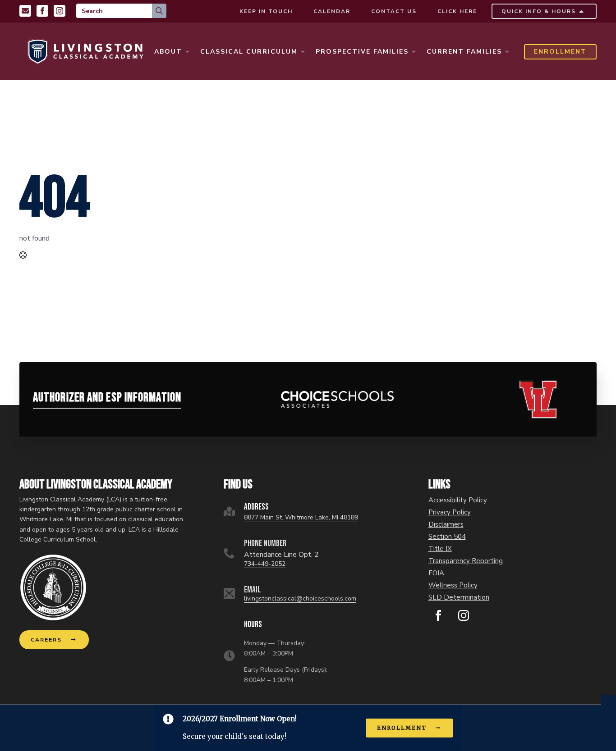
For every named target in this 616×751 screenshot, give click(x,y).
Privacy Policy (449, 512)
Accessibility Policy (457, 500)
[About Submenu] (187, 52)
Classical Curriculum (249, 51)
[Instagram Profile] (59, 11)
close (608, 700)
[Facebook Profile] (42, 11)
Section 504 (447, 536)
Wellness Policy (453, 585)
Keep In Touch (266, 11)
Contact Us (394, 11)
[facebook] (438, 615)
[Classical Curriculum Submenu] (303, 52)
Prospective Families (362, 51)
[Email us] (25, 11)
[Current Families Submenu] (507, 52)
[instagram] (463, 615)
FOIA (436, 573)
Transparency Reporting (465, 561)
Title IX (440, 549)
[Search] (159, 11)
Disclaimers (446, 524)
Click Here (457, 11)
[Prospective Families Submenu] (413, 52)
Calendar (331, 11)
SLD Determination (458, 597)
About (168, 51)
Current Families (464, 51)
